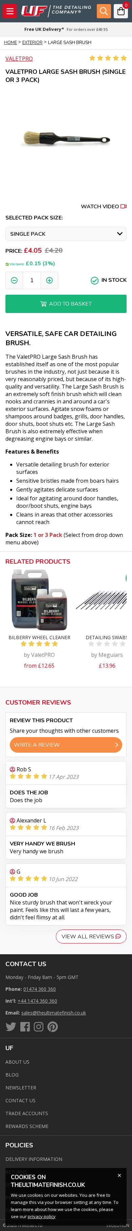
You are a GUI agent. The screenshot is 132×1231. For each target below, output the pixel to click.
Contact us (20, 1100)
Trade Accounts (26, 1113)
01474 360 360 (39, 989)
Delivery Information (33, 1159)
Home (10, 43)
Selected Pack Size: (34, 218)
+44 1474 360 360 (37, 1001)
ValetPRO (19, 58)
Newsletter (20, 1087)
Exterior (32, 43)
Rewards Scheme (26, 1126)
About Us (17, 1062)
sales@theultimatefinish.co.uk (53, 1012)
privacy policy (42, 1216)
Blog (12, 1074)
